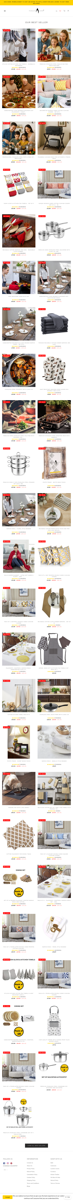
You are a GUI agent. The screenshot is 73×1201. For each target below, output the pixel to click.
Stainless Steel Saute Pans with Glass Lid (54, 714)
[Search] (56, 11)
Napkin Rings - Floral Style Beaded (19, 528)
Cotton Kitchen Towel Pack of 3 (19, 714)
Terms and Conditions (33, 1183)
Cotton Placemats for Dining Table (18, 854)
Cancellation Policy (32, 1174)
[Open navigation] (5, 11)
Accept (7, 1197)
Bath (52, 1163)
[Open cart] (64, 11)
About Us (29, 1166)
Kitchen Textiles (55, 1174)
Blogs (28, 1186)
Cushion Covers (55, 1169)
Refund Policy (31, 1171)
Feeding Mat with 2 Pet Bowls (18, 807)
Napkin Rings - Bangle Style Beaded (54, 761)
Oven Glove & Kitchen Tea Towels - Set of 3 (19, 203)
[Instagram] (8, 1163)
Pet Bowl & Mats (55, 1177)
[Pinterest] (11, 1163)
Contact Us (30, 1163)
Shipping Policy (31, 1180)
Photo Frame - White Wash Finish (54, 482)
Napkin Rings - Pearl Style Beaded (54, 946)
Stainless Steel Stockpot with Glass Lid (19, 389)
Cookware (53, 1166)
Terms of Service (55, 1183)
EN (5, 1169)
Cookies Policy (31, 1177)
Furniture (53, 1171)
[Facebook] (4, 1163)
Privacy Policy (30, 1169)
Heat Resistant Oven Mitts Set (18, 296)
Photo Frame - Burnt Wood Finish (18, 761)
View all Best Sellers (36, 1145)
